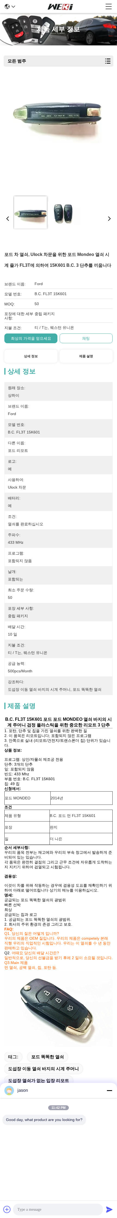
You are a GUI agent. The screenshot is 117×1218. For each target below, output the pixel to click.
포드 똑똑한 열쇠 (47, 1057)
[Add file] (7, 1209)
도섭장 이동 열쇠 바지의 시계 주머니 (43, 1068)
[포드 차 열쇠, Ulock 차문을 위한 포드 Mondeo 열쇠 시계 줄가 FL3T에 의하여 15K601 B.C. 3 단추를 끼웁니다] (57, 135)
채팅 (86, 338)
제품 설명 (86, 356)
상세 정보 (31, 356)
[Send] (109, 1209)
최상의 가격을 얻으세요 (31, 338)
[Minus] (109, 1090)
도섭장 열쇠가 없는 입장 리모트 (38, 1080)
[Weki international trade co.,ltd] (60, 6)
